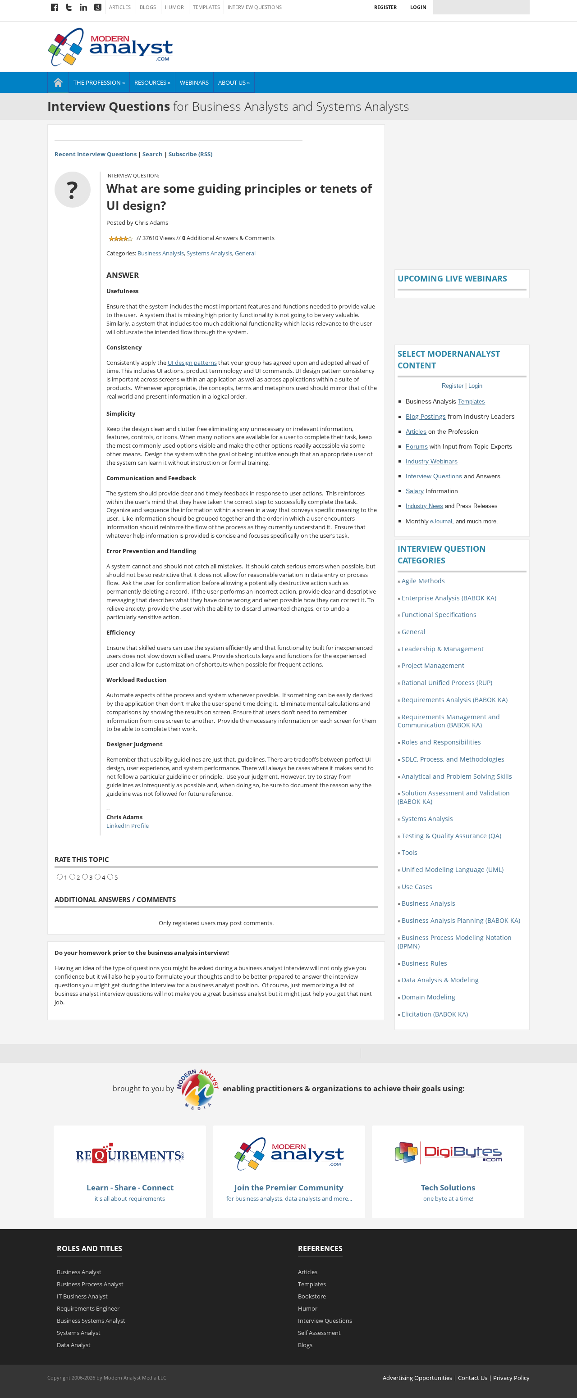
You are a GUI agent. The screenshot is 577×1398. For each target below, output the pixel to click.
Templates (206, 7)
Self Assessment (319, 1333)
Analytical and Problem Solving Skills (457, 776)
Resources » (152, 82)
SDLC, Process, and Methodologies (453, 759)
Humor (174, 7)
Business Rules (424, 963)
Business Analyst (79, 1272)
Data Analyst (74, 1345)
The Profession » (99, 82)
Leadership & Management (443, 649)
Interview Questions (255, 7)
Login (418, 7)
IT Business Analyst (82, 1296)
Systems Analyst (79, 1333)
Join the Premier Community (288, 1187)
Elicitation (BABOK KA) (435, 1014)
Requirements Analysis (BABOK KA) (455, 699)
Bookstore (312, 1296)
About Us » (234, 82)
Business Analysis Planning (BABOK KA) (461, 920)
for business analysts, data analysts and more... (289, 1198)
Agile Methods (423, 580)
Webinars (194, 82)
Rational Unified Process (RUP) (447, 682)
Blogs (148, 7)
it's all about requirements (130, 1198)
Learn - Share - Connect (130, 1187)
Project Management (433, 665)
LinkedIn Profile (127, 826)
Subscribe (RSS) (190, 154)
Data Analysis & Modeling (440, 980)
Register (385, 7)
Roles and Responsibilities (441, 742)
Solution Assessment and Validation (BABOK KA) (454, 797)
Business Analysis (160, 253)
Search (152, 154)
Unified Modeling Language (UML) (453, 869)
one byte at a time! (448, 1198)
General (245, 253)
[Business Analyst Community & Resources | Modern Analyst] (110, 46)
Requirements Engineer (88, 1308)
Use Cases (417, 886)
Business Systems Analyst (91, 1320)
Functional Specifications (439, 614)
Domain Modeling (428, 997)
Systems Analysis (209, 253)
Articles (120, 7)
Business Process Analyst (90, 1284)
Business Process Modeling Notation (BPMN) (455, 941)
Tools (409, 852)
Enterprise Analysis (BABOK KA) (449, 598)
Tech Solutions (448, 1187)
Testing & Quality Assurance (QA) (451, 835)
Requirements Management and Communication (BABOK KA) (449, 721)
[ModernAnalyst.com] (289, 1153)
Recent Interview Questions (96, 154)
